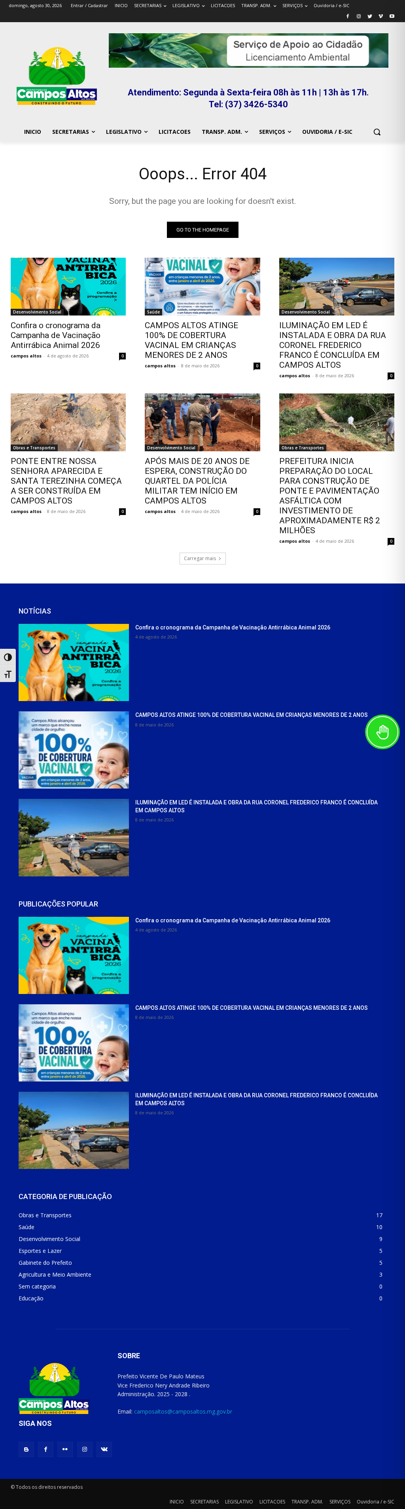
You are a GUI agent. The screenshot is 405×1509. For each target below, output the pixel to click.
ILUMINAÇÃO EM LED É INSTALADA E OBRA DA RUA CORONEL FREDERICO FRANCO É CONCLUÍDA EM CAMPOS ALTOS (332, 345)
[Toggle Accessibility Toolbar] (382, 732)
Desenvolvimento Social (37, 312)
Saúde (153, 312)
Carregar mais (200, 558)
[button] (376, 131)
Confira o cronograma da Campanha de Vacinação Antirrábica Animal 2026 (55, 335)
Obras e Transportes (34, 447)
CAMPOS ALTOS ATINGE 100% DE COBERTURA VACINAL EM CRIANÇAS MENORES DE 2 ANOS (191, 340)
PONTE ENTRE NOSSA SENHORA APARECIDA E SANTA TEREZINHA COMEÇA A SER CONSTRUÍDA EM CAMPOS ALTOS (66, 481)
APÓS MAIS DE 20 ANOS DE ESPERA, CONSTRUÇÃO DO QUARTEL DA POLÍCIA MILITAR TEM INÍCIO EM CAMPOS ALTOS (197, 481)
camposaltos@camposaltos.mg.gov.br (183, 1411)
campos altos (26, 356)
